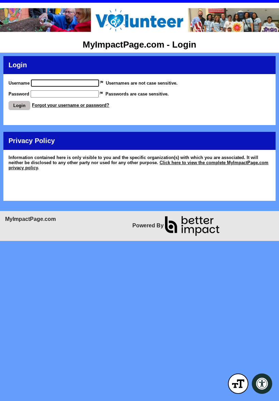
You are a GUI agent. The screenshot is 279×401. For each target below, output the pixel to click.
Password (19, 94)
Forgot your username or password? (70, 105)
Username (19, 83)
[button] (19, 105)
